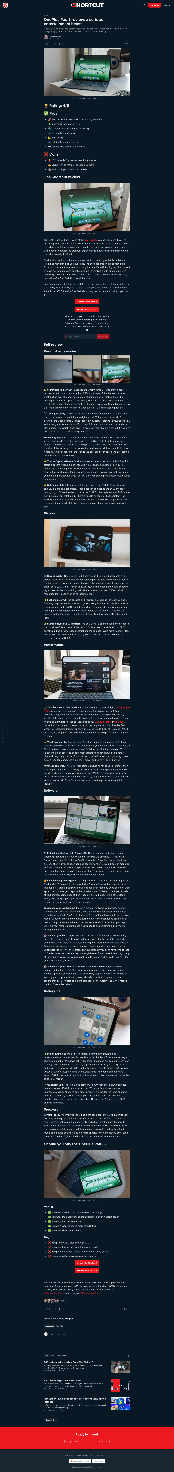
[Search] (139, 5)
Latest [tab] (52, 1355)
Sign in (167, 5)
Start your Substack (81, 1461)
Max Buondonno (56, 36)
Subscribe (154, 5)
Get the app (98, 1461)
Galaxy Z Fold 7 (103, 721)
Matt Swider (59, 1370)
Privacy (85, 1455)
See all (49, 1420)
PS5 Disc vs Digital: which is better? (63, 1380)
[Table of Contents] (2, 736)
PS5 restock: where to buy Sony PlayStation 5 (68, 1362)
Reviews (47, 15)
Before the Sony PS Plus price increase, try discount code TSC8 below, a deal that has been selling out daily (75, 1406)
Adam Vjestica (59, 1389)
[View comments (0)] (54, 43)
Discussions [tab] (62, 1355)
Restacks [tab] (59, 1326)
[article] (87, 1368)
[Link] (40, 105)
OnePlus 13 (120, 721)
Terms (91, 1455)
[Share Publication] (145, 5)
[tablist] (54, 1326)
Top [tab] (46, 1355)
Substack (75, 1467)
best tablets (91, 240)
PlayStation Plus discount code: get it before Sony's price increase (75, 1400)
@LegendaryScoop (54, 1293)
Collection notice (102, 1455)
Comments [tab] (49, 1326)
